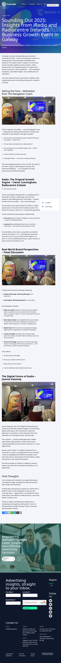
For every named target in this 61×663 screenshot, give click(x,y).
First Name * (10, 592)
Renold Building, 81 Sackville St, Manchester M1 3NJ (47, 638)
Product (23, 4)
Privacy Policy (33, 655)
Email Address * (11, 600)
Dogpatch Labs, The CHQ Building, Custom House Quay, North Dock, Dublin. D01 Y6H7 (30, 643)
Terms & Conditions (22, 655)
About (39, 4)
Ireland (51, 583)
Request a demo (6, 559)
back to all (6, 15)
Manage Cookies (48, 654)
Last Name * (26, 592)
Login (4, 7)
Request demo (52, 5)
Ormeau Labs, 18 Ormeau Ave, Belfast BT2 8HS (47, 630)
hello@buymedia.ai (11, 629)
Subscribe (27, 608)
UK (52, 585)
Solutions (32, 4)
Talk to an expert (20, 559)
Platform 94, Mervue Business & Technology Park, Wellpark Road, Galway (29, 632)
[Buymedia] (10, 4)
